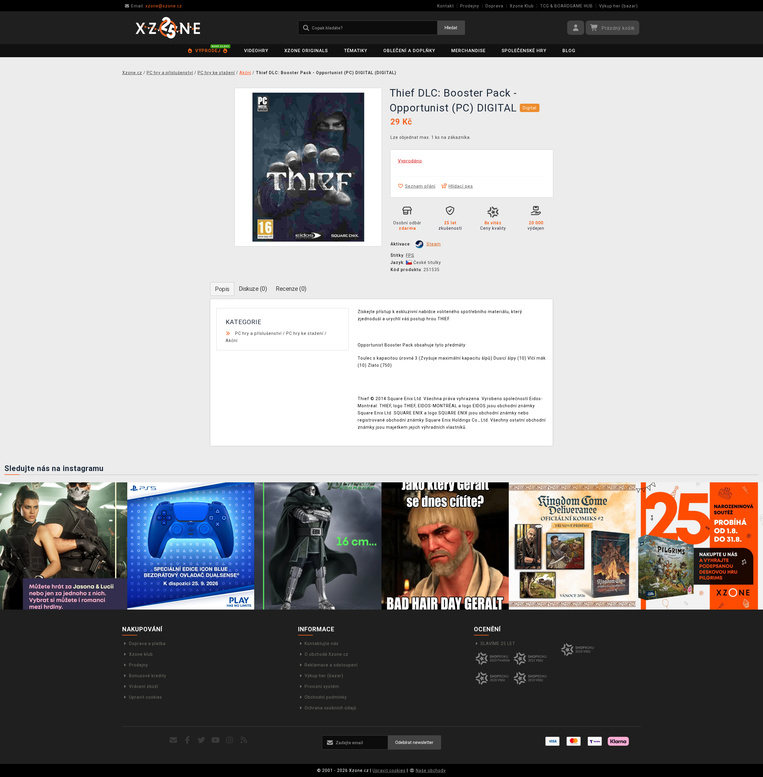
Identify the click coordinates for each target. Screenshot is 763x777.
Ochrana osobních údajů (330, 707)
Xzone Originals (306, 50)
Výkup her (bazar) (618, 6)
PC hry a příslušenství (258, 333)
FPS (410, 255)
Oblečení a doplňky (409, 50)
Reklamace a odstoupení (331, 665)
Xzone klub (141, 654)
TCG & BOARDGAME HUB (566, 6)
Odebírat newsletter (414, 742)
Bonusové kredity (147, 675)
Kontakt (445, 6)
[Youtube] (215, 740)
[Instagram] (229, 740)
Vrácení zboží (143, 686)
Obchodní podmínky (326, 697)
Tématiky (355, 50)
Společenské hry (524, 50)
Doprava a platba (147, 643)
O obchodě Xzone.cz (326, 654)
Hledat (451, 27)
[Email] (173, 740)
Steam (434, 244)
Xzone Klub (522, 6)
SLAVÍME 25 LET (497, 643)
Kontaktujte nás (322, 643)
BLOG (569, 50)
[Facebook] (187, 740)
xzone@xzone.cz (156, 6)
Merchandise (468, 50)
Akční (232, 340)
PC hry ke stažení (304, 333)
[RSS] (244, 740)
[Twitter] (201, 740)
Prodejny (469, 6)
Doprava (494, 6)
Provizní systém (322, 686)
